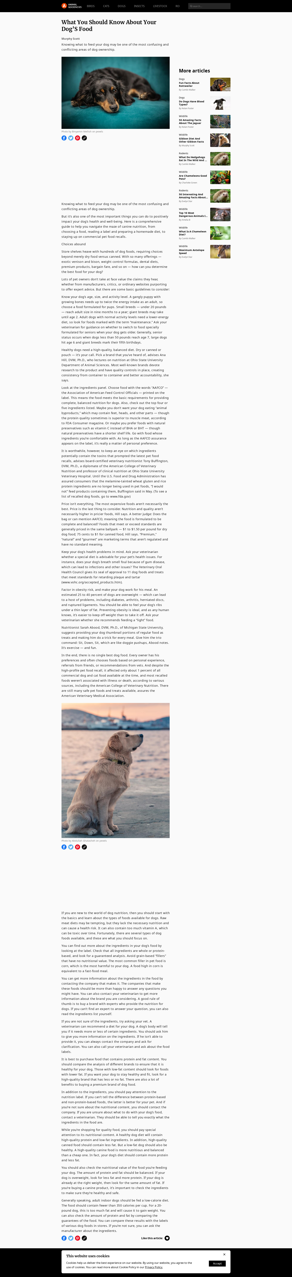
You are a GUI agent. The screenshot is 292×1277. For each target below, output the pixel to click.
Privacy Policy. (154, 1267)
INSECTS (139, 6)
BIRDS (91, 6)
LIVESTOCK (160, 6)
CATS (106, 6)
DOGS (122, 6)
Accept (217, 1263)
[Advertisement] (116, 171)
